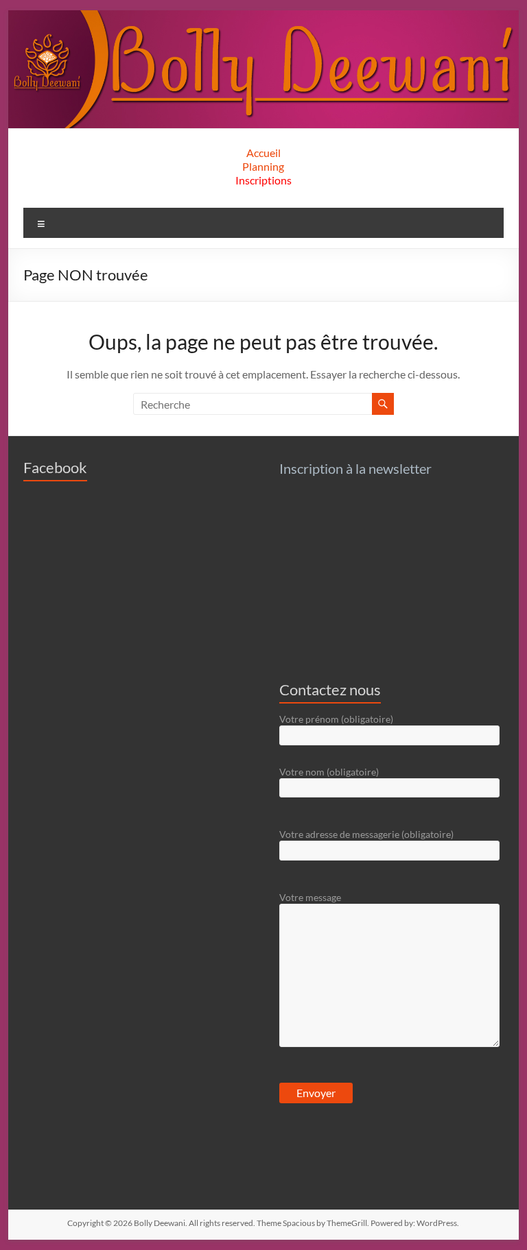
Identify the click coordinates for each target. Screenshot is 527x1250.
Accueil (263, 152)
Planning (263, 166)
